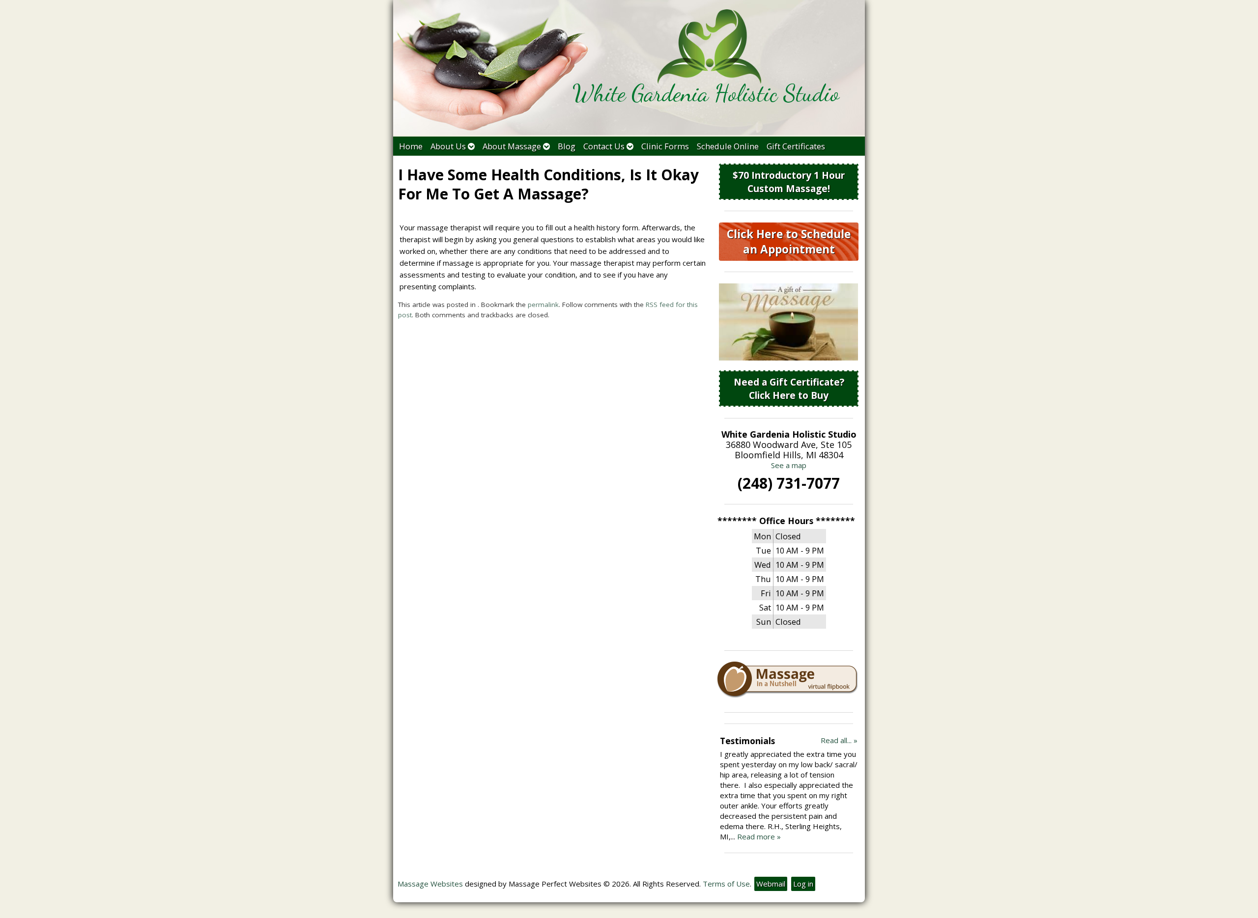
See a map (788, 465)
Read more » (759, 836)
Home (411, 146)
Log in (803, 884)
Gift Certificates (796, 146)
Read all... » (839, 740)
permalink (543, 304)
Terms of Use (726, 884)
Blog (566, 146)
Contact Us (604, 146)
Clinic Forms (665, 146)
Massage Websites (430, 884)
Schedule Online (728, 146)
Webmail (770, 884)
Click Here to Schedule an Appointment (789, 241)
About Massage (512, 146)
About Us (448, 146)
